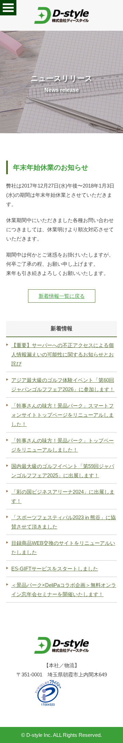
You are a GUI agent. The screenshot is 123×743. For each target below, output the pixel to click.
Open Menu (8, 7)
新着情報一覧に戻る (62, 296)
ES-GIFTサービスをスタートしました (54, 569)
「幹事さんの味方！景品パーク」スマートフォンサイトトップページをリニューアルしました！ (62, 415)
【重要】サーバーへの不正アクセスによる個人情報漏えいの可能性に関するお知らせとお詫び (62, 354)
